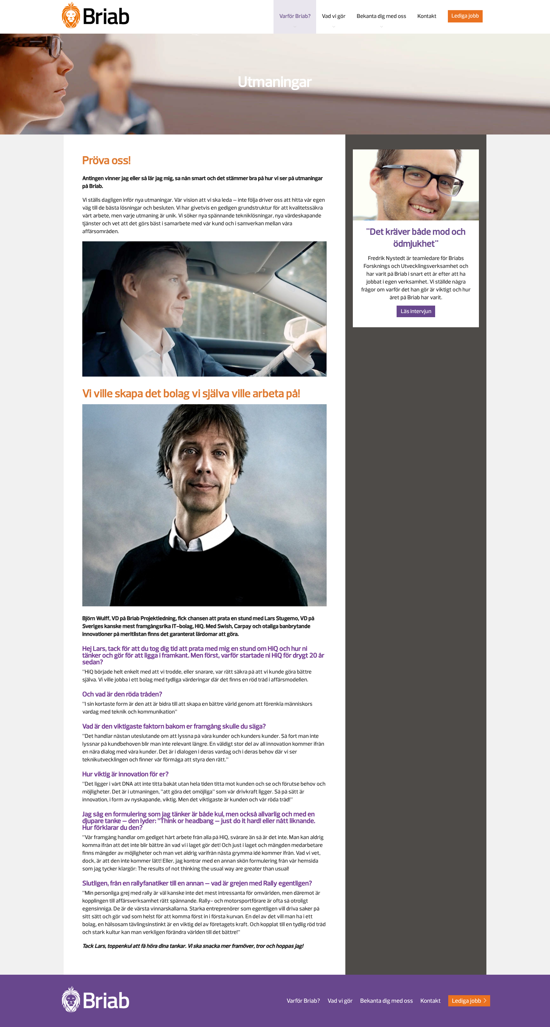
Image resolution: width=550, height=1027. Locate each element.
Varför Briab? (303, 1001)
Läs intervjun (416, 311)
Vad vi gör (339, 1001)
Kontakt (431, 1001)
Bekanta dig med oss (386, 1001)
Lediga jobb (465, 15)
